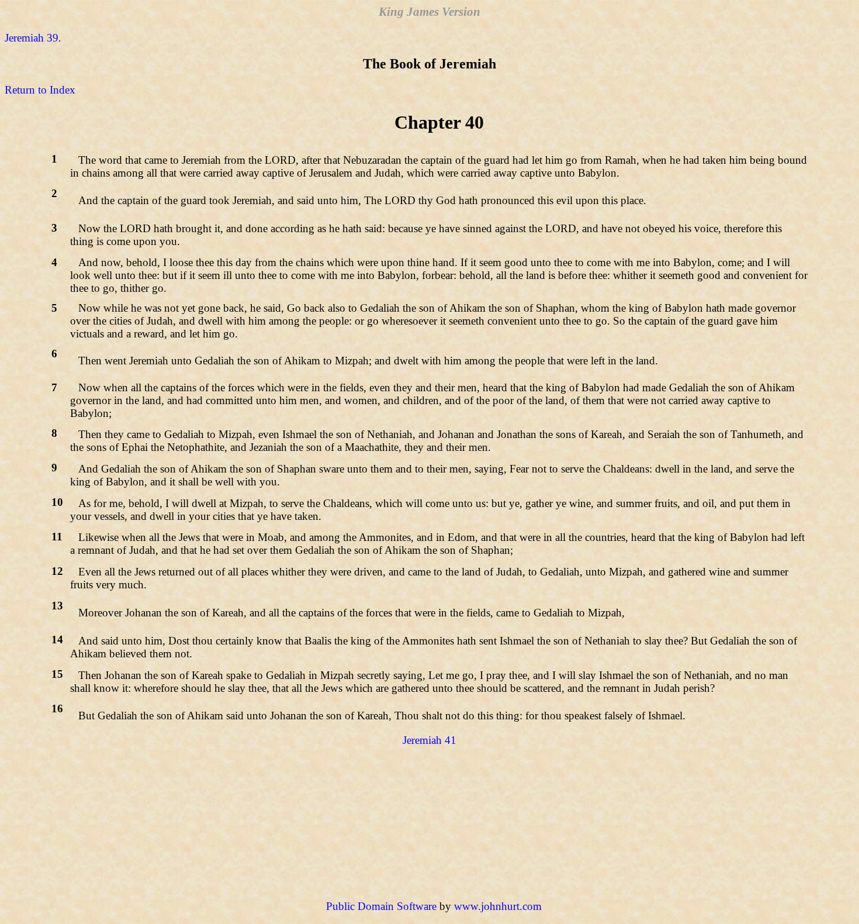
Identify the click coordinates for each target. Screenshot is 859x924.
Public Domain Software (381, 906)
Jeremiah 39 (31, 38)
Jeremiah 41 (429, 740)
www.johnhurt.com (498, 906)
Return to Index (40, 90)
